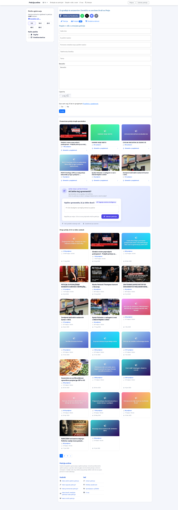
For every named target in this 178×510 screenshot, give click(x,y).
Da (62, 107)
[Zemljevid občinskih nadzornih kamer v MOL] (136, 169)
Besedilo (62, 64)
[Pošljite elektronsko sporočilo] (92, 16)
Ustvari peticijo (111, 216)
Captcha (62, 92)
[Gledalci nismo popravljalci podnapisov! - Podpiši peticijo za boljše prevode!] (74, 138)
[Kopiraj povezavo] (96, 16)
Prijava (132, 2)
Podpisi (77, 21)
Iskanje (89, 2)
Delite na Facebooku (70, 16)
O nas (81, 2)
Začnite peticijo (142, 2)
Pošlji (62, 111)
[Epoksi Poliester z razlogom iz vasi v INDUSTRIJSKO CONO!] (105, 169)
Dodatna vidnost (93, 21)
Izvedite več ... (35, 19)
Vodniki (63, 477)
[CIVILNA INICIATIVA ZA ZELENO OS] (136, 137)
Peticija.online (34, 3)
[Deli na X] (87, 16)
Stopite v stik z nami (71, 2)
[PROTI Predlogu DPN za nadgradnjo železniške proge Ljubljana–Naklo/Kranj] (74, 169)
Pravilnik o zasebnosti (90, 104)
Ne (68, 107)
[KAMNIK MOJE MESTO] (105, 137)
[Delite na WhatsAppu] (82, 16)
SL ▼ (46, 2)
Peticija (65, 21)
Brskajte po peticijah (56, 2)
